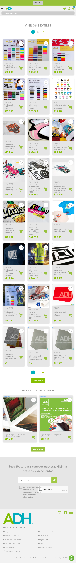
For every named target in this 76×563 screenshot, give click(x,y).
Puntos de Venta (45, 547)
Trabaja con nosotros (12, 551)
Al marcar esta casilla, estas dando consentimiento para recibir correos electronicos (32, 492)
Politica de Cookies (11, 536)
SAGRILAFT (43, 536)
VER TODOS (38, 449)
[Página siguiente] (43, 32)
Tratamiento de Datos (12, 540)
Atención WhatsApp (12, 543)
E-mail (41, 543)
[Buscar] (3, 13)
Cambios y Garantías (47, 532)
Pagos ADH (38, 2)
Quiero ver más (38, 380)
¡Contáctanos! (9, 547)
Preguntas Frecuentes (12, 532)
